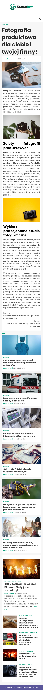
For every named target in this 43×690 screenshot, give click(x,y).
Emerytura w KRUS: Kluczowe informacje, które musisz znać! (21, 418)
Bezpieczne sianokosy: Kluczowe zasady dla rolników (21, 383)
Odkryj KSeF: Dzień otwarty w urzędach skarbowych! (21, 454)
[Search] (40, 19)
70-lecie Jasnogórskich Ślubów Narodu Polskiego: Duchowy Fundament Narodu (10, 622)
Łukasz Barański (7, 59)
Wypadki (30, 665)
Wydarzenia (29, 615)
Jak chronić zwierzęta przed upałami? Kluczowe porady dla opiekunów (21, 345)
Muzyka (20, 581)
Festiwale (7, 581)
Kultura (14, 581)
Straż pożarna (24, 633)
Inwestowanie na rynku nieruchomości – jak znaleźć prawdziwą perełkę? (21, 315)
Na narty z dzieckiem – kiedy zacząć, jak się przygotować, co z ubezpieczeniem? (21, 527)
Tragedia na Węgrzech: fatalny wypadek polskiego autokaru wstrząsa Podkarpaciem (10, 671)
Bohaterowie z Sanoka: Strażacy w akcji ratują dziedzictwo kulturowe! (10, 639)
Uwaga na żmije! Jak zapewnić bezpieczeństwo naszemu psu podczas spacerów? (21, 489)
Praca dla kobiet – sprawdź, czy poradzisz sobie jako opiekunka (23, 323)
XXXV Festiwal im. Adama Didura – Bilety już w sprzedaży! (21, 569)
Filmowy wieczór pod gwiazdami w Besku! (10, 655)
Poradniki (5, 24)
